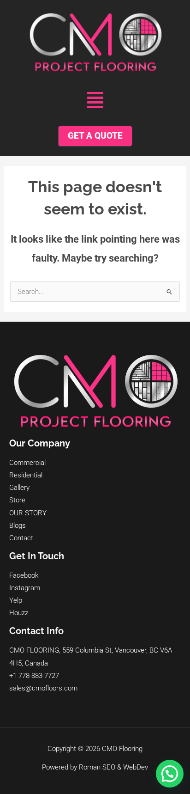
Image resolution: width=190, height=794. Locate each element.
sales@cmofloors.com (43, 688)
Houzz (18, 613)
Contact (21, 538)
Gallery (19, 487)
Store (17, 500)
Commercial (27, 462)
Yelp (15, 600)
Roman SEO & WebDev (113, 767)
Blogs (17, 525)
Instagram (24, 588)
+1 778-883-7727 (34, 676)
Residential (25, 475)
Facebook (23, 575)
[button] (95, 100)
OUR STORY (28, 513)
